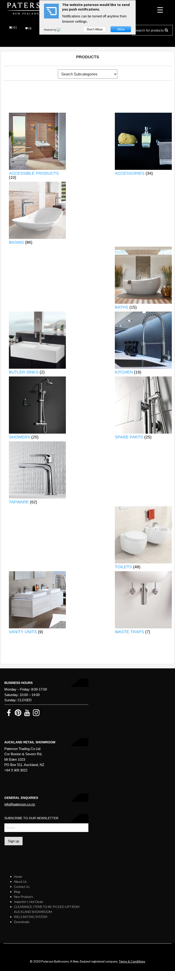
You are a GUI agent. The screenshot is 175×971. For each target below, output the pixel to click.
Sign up (13, 841)
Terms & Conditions (132, 961)
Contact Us (22, 886)
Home (18, 876)
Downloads (22, 922)
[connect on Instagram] (36, 712)
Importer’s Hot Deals (28, 902)
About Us (20, 881)
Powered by (50, 29)
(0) (29, 28)
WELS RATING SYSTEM (30, 917)
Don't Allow (95, 29)
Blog (17, 892)
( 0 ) (14, 27)
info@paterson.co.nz (19, 804)
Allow (121, 29)
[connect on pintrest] (18, 712)
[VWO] (61, 29)
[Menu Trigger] (160, 9)
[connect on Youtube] (27, 712)
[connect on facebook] (8, 712)
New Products (23, 897)
